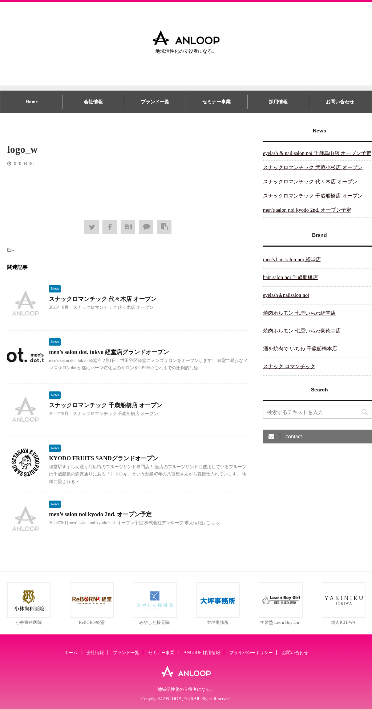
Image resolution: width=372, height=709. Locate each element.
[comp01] (29, 616)
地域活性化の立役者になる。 (186, 689)
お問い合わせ (340, 101)
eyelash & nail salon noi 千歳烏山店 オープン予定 (317, 153)
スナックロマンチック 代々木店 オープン (103, 299)
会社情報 (93, 101)
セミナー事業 (216, 101)
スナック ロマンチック (289, 366)
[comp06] (92, 616)
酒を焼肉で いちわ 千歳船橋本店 (300, 348)
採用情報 (278, 101)
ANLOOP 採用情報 (201, 652)
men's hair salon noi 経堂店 (292, 259)
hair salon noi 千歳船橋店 (290, 277)
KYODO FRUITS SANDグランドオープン (103, 458)
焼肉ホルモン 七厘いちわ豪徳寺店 (302, 331)
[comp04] (281, 616)
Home (31, 101)
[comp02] (155, 616)
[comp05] (343, 616)
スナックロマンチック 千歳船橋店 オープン (105, 405)
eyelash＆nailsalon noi (286, 295)
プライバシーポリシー (251, 652)
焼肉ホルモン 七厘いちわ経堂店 (299, 313)
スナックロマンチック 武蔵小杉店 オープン (313, 167)
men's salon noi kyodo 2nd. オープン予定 (100, 514)
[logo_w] (128, 227)
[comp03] (218, 616)
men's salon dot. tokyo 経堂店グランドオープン (109, 352)
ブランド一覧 (155, 101)
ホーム (70, 652)
